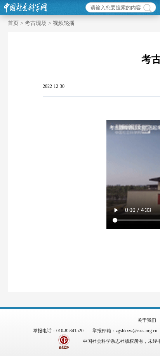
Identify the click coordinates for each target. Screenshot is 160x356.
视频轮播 (64, 23)
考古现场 (36, 23)
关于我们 (146, 320)
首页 (13, 23)
